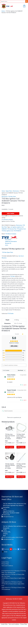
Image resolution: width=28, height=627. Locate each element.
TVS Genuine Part (11, 229)
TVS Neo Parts (12, 196)
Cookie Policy (5, 562)
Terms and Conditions (7, 565)
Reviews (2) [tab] (8, 243)
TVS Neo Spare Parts (7, 252)
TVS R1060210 (17, 230)
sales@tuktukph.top (8, 516)
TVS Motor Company (10, 234)
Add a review (14, 346)
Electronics (16, 191)
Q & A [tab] (6, 245)
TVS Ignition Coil (21, 229)
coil (11, 227)
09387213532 (6, 514)
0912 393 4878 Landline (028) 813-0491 (13, 537)
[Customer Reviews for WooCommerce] (22, 334)
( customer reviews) (7, 219)
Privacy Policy (5, 564)
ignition (15, 227)
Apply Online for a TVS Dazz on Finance (12, 582)
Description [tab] (8, 239)
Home (3, 11)
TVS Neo (12, 276)
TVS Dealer (11, 313)
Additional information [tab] (11, 241)
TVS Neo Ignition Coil (7, 230)
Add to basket (10, 213)
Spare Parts (9, 191)
